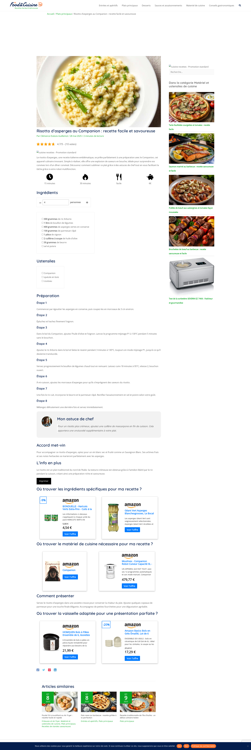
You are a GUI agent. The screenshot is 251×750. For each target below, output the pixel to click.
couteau (48, 281)
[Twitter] (43, 669)
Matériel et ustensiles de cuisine (56, 722)
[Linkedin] (55, 669)
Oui (179, 746)
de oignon (52, 234)
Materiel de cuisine (195, 5)
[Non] (247, 746)
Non (186, 746)
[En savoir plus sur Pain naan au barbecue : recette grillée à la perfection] (99, 701)
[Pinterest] (49, 669)
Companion (49, 273)
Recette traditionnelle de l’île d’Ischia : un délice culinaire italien (137, 716)
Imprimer (44, 481)
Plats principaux (130, 5)
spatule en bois (51, 277)
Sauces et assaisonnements (168, 5)
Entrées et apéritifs (108, 5)
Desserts (146, 5)
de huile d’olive (60, 238)
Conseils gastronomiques (221, 5)
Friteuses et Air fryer (51, 721)
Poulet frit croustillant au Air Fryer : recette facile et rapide (57, 716)
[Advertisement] (125, 36)
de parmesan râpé (60, 230)
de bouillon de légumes (58, 222)
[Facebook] (38, 669)
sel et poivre (50, 246)
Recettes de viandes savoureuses (56, 726)
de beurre (55, 242)
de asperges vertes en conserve (66, 226)
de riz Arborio (58, 219)
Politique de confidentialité (203, 746)
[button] (240, 5)
